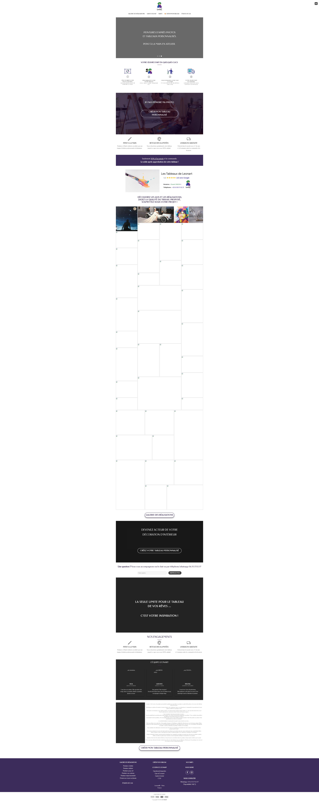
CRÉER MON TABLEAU (159, 762)
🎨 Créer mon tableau (171, 13)
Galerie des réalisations (136, 13)
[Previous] (119, 38)
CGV (159, 778)
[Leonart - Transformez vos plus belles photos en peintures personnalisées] (159, 6)
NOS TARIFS (189, 762)
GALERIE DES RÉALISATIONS (128, 762)
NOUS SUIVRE (189, 767)
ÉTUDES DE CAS (127, 783)
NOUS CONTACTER (189, 778)
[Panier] (316, 3)
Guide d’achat (151, 13)
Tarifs (160, 13)
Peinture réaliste (128, 766)
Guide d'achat (159, 776)
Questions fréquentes (159, 771)
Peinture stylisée (128, 768)
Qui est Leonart (159, 773)
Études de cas (186, 13)
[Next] (199, 38)
